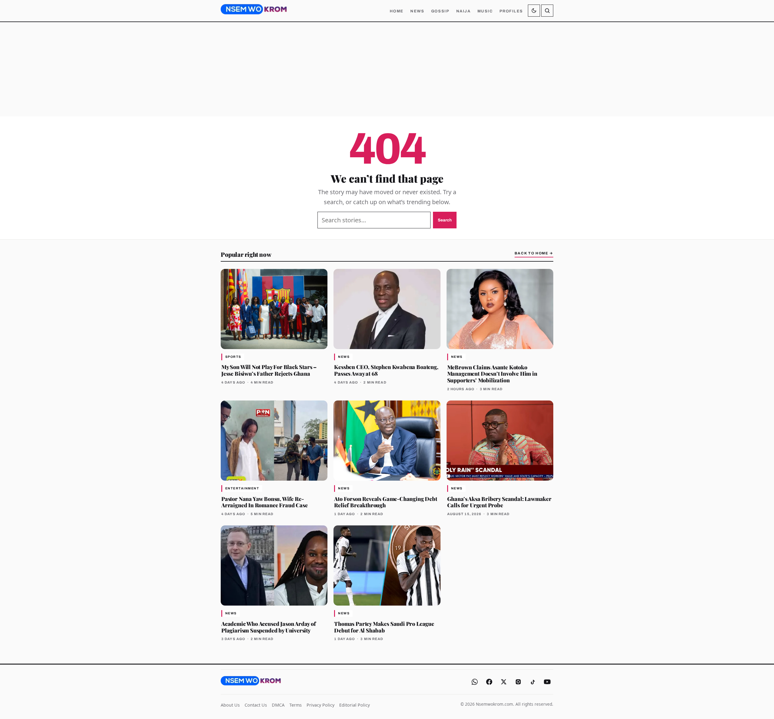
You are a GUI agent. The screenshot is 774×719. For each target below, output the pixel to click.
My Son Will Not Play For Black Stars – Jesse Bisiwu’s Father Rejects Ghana (269, 370)
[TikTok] (533, 682)
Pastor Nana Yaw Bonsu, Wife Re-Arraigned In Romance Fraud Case (264, 502)
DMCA (278, 705)
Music (485, 11)
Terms (295, 705)
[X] (504, 682)
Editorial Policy (354, 705)
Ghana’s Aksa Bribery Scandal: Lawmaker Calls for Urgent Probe (499, 502)
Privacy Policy (320, 705)
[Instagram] (518, 682)
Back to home (534, 253)
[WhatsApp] (475, 682)
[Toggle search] (547, 11)
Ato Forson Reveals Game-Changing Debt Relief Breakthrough (385, 502)
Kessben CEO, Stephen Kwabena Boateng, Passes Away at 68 (386, 370)
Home (397, 11)
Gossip (440, 11)
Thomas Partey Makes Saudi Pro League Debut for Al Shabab (384, 627)
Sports (233, 356)
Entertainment (242, 488)
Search (445, 220)
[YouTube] (547, 682)
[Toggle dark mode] (534, 11)
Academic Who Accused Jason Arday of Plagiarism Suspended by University (268, 627)
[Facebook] (489, 682)
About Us (230, 705)
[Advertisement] (387, 69)
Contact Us (256, 705)
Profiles (511, 11)
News (417, 11)
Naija (463, 11)
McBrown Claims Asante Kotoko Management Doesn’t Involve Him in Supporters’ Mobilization (492, 374)
